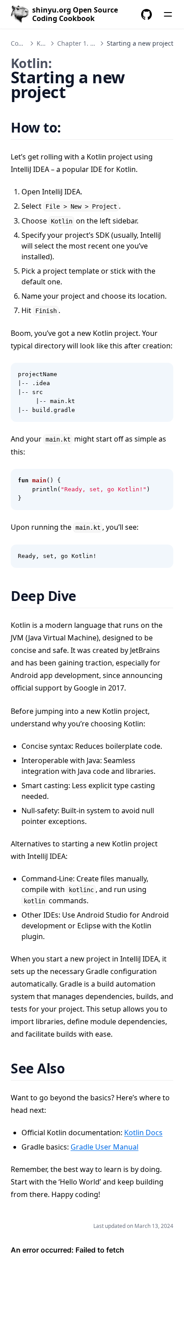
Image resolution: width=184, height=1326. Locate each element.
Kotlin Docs (143, 1132)
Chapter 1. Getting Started (96, 43)
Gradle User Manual (104, 1147)
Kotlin (45, 43)
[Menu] (168, 14)
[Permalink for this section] (72, 127)
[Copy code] (161, 374)
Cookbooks (26, 43)
